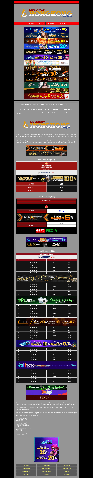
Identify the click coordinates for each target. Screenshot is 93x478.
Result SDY (26, 474)
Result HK (67, 471)
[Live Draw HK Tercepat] (46, 30)
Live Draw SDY (50, 23)
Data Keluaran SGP (26, 471)
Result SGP (46, 474)
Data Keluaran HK (46, 468)
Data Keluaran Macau (46, 471)
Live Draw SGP (40, 23)
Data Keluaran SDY (67, 468)
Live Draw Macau (61, 23)
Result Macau (67, 474)
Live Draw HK (31, 23)
